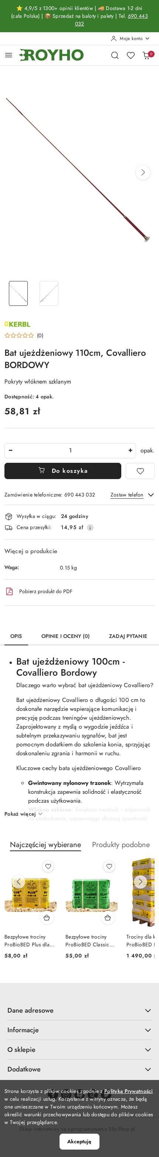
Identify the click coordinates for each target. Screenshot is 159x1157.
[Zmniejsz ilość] (10, 451)
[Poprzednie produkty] (18, 882)
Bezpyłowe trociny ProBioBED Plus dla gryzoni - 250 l (27, 940)
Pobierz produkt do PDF (45, 591)
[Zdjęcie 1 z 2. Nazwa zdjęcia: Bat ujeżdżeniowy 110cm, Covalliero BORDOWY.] (18, 293)
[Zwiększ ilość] (130, 451)
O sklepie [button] (21, 1049)
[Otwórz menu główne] (8, 55)
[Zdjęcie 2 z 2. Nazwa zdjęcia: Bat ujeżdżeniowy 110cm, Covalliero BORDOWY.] (49, 293)
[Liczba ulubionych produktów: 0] (130, 55)
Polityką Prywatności (128, 1091)
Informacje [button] (23, 1030)
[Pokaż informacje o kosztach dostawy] (90, 528)
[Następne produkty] (140, 882)
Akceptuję (79, 1141)
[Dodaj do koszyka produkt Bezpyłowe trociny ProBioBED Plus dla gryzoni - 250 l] (47, 917)
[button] (143, 172)
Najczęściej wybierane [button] (45, 844)
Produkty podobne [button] (121, 844)
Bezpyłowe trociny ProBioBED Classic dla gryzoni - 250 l (87, 940)
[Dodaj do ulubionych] (140, 471)
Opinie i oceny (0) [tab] (65, 636)
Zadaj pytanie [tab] (128, 636)
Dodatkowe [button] (24, 1069)
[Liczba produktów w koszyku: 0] (146, 55)
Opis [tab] (16, 636)
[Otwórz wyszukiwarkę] (115, 55)
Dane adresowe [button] (30, 1010)
